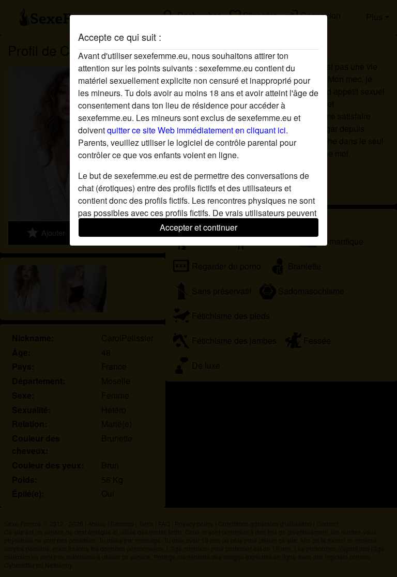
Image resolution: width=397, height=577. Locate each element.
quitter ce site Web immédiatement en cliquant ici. (197, 130)
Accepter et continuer (198, 227)
